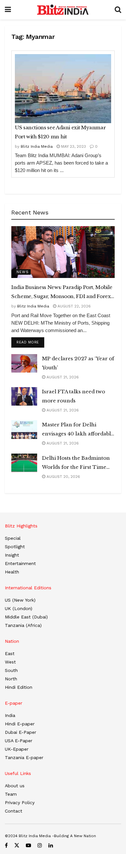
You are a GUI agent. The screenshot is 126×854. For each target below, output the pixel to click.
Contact (13, 811)
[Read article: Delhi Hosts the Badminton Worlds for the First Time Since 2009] (24, 463)
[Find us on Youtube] (28, 845)
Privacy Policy (20, 802)
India (10, 715)
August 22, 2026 (73, 306)
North (11, 678)
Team (11, 794)
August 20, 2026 (62, 476)
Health (12, 571)
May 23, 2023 (73, 146)
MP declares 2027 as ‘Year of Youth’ (78, 363)
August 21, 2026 (62, 377)
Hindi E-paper (20, 723)
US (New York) (20, 600)
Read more (30, 342)
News (22, 272)
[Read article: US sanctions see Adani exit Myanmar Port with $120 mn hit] (63, 88)
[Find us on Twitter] (16, 845)
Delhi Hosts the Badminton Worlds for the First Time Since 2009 (76, 463)
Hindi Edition (18, 687)
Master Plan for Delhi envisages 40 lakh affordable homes (78, 429)
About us (15, 785)
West (10, 661)
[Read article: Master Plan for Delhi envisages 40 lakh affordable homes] (24, 429)
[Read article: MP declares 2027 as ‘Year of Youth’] (24, 363)
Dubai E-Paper (20, 732)
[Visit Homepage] (63, 9)
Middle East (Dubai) (26, 616)
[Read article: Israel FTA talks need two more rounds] (24, 396)
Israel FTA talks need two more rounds (73, 396)
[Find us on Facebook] (6, 845)
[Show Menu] (8, 9)
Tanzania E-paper (24, 757)
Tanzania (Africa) (23, 625)
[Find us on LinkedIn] (50, 845)
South (11, 670)
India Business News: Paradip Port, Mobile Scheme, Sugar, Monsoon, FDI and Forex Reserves (61, 292)
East (10, 653)
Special (13, 538)
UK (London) (18, 608)
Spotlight (15, 546)
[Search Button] (118, 9)
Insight (12, 555)
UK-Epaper (16, 749)
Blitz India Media (37, 146)
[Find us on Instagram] (39, 845)
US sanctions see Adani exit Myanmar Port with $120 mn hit (60, 132)
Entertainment (20, 563)
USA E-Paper (18, 740)
